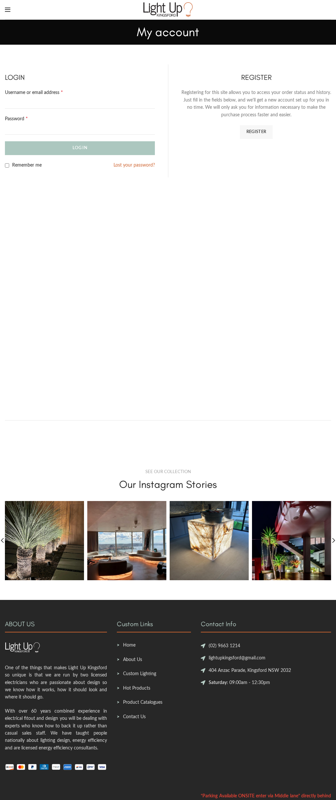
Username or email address (34, 92)
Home (129, 645)
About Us (132, 659)
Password (16, 118)
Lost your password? (134, 165)
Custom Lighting (139, 674)
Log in (80, 148)
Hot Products (136, 688)
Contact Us (134, 717)
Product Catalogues (142, 702)
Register (256, 132)
